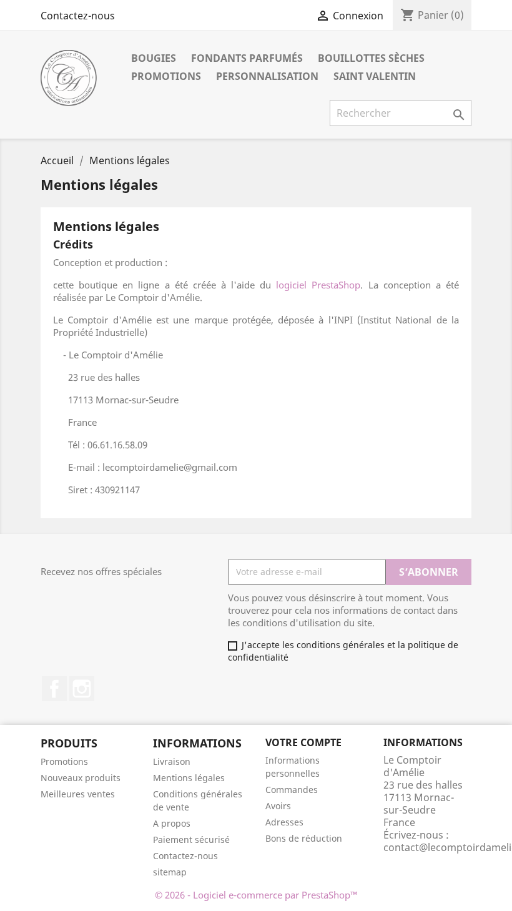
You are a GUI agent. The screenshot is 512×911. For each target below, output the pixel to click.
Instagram (81, 688)
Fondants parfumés (247, 58)
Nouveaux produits (81, 778)
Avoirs (278, 806)
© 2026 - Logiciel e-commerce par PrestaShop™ (256, 895)
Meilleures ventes (78, 794)
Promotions (166, 76)
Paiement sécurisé (191, 839)
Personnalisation (267, 76)
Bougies (153, 58)
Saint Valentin (374, 76)
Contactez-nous (78, 15)
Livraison (171, 761)
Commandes (291, 789)
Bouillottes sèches (371, 58)
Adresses (284, 822)
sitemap (170, 872)
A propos (171, 823)
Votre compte (303, 742)
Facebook (54, 688)
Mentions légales (189, 778)
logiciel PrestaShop (318, 284)
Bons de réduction (303, 838)
